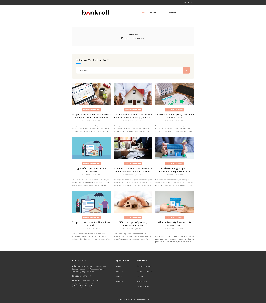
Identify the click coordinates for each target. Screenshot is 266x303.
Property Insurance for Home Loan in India (91, 224)
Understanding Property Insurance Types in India (174, 116)
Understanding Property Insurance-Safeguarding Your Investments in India (174, 171)
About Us (119, 271)
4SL (132, 299)
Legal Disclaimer (143, 286)
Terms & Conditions (144, 266)
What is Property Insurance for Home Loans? (175, 224)
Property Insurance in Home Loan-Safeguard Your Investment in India (91, 117)
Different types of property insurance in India (133, 224)
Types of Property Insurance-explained (91, 170)
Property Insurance (91, 110)
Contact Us (173, 13)
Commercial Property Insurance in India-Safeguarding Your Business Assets (133, 171)
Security (140, 276)
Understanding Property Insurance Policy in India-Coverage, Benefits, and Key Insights (133, 117)
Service (153, 13)
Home (143, 13)
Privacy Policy (142, 281)
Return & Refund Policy (145, 271)
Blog (162, 13)
